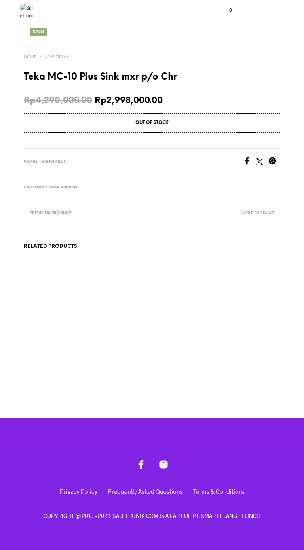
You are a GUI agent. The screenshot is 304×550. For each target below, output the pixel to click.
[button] (225, 10)
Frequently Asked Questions (145, 491)
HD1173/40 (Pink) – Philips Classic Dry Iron (245, 332)
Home (30, 57)
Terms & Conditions (219, 491)
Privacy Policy (78, 491)
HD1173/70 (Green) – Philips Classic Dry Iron (112, 332)
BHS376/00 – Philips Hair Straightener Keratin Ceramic (43, 335)
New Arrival (57, 57)
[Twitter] (262, 162)
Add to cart (43, 365)
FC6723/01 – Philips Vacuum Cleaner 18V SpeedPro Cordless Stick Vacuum (175, 343)
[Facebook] (249, 162)
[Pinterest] (274, 162)
